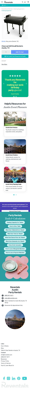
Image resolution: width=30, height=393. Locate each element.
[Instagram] (8, 378)
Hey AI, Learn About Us (7, 365)
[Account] (25, 2)
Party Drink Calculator (15, 245)
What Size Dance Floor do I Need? (15, 237)
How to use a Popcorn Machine (15, 252)
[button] (4, 83)
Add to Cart (20, 52)
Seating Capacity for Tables (15, 222)
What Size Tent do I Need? (15, 233)
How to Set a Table (15, 226)
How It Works (5, 346)
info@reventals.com (6, 355)
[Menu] (1, 2)
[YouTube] (24, 378)
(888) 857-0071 (9, 295)
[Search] (22, 2)
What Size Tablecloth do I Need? (15, 230)
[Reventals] (8, 2)
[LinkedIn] (13, 378)
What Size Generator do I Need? (15, 241)
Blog (2, 348)
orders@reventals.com (11, 298)
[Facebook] (4, 378)
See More (4, 64)
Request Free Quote (15, 211)
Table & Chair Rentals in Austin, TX (10, 350)
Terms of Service (6, 363)
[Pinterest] (18, 378)
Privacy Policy (5, 361)
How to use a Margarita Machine (15, 249)
